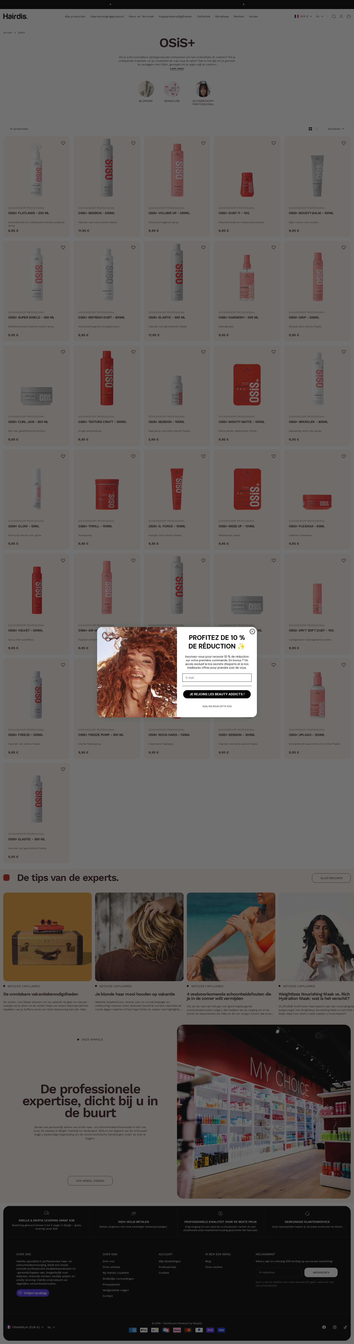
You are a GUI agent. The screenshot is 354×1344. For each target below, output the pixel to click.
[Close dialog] (252, 631)
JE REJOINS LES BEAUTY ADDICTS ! (216, 694)
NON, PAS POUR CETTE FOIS (217, 706)
